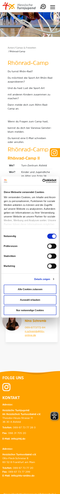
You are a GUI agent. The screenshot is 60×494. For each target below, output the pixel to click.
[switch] (51, 246)
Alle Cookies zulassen (30, 289)
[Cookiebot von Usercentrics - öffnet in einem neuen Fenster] (42, 181)
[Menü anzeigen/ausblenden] (52, 7)
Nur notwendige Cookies (30, 310)
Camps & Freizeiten (26, 48)
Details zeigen (42, 279)
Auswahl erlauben (30, 299)
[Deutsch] (43, 7)
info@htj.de (18, 439)
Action (11, 48)
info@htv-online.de (23, 476)
